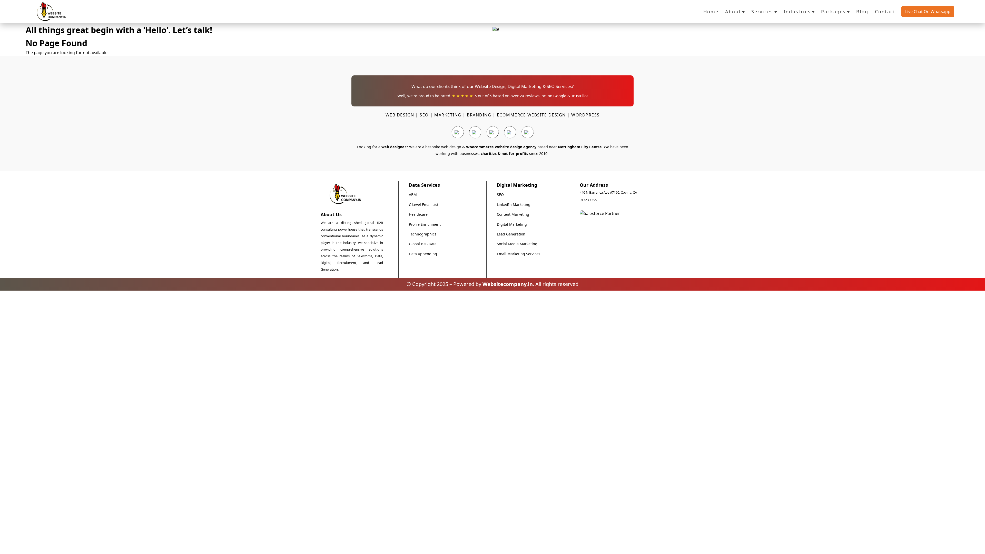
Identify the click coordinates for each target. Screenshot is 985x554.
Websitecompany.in (507, 284)
